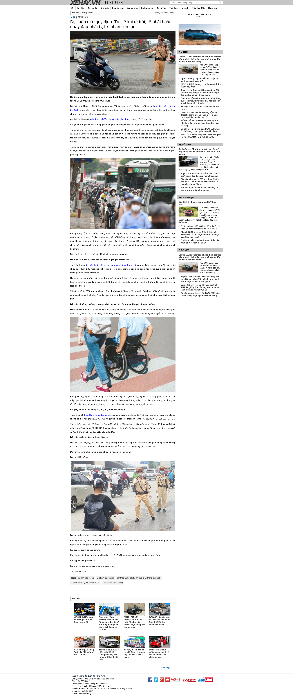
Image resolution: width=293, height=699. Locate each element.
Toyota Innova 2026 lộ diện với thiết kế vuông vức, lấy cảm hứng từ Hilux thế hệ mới (109, 655)
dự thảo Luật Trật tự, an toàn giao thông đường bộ (111, 265)
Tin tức (183, 52)
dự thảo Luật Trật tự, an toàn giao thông (110, 119)
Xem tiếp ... (166, 667)
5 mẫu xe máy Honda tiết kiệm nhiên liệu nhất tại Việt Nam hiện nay (200, 241)
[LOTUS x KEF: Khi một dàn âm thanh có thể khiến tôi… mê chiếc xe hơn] (160, 642)
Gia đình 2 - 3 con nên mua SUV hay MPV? (197, 203)
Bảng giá (212, 8)
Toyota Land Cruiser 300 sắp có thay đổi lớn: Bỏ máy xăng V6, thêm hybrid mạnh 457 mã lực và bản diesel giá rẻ (200, 92)
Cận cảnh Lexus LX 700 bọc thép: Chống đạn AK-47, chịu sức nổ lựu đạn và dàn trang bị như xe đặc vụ (200, 181)
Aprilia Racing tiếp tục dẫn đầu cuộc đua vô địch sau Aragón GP (200, 79)
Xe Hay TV (92, 8)
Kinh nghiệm (147, 8)
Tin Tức (80, 8)
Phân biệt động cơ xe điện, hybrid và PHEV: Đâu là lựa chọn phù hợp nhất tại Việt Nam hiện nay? (200, 234)
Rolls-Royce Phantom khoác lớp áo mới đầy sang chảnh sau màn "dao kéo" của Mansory (199, 151)
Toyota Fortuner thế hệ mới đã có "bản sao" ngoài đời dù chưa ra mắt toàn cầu (200, 174)
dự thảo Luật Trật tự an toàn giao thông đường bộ (139, 578)
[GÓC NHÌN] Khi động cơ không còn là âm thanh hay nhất (84, 619)
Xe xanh (184, 8)
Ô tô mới (105, 8)
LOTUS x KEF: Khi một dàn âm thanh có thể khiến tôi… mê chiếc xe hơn (159, 653)
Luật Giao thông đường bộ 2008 (85, 582)
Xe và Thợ (161, 8)
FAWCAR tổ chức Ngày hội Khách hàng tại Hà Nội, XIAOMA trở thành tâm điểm (159, 621)
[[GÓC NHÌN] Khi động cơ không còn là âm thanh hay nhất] (84, 609)
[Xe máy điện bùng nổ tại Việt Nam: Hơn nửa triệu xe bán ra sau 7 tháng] (135, 642)
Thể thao (173, 8)
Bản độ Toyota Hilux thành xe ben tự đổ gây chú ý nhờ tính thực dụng (199, 188)
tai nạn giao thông (86, 578)
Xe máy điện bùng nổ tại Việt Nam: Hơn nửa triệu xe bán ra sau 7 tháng (134, 653)
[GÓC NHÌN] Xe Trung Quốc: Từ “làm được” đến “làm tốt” (84, 652)
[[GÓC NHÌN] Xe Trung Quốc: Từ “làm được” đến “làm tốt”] (84, 642)
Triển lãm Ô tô (198, 8)
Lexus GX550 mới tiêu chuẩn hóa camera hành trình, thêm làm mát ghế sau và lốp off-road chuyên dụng (200, 59)
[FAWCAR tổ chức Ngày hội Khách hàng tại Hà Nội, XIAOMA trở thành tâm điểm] (160, 609)
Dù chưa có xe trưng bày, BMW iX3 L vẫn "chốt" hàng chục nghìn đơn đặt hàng (200, 130)
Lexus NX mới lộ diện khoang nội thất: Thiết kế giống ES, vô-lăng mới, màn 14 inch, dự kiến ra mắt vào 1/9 (200, 114)
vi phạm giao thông (105, 578)
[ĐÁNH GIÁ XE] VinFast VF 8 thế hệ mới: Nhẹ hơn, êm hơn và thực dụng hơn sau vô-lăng (134, 622)
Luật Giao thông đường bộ (97, 415)
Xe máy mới (118, 8)
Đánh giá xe (132, 8)
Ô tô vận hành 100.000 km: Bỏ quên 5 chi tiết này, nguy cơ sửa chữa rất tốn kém (200, 227)
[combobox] (194, 2)
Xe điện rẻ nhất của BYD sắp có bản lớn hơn (200, 107)
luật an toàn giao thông (113, 582)
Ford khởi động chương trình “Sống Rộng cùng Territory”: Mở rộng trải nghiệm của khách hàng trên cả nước (109, 623)
